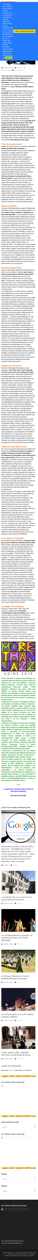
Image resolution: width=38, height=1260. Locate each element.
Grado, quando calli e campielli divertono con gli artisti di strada (15, 1053)
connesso (12, 1070)
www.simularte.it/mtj (17, 780)
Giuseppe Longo (8, 67)
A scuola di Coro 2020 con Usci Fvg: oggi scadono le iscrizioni (16, 898)
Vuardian (6, 865)
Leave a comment (19, 70)
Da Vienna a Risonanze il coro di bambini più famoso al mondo (15, 977)
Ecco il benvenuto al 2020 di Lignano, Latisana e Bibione (17, 1015)
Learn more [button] (8, 58)
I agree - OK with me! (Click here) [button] (24, 31)
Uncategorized (6, 70)
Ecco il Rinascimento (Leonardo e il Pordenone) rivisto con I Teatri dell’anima (16, 938)
